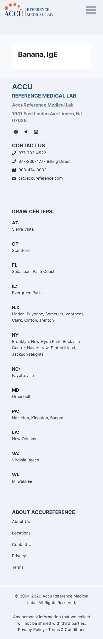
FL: (15, 265)
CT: (16, 244)
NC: (16, 369)
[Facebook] (16, 132)
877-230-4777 (32, 161)
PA (15, 411)
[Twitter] (26, 132)
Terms (18, 567)
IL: (14, 286)
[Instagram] (36, 132)
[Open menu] (91, 10)
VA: (15, 453)
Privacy (19, 555)
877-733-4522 (32, 152)
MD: (16, 390)
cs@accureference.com (40, 178)
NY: (16, 335)
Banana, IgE (38, 54)
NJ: (15, 307)
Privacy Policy (31, 629)
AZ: (16, 222)
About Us (21, 521)
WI (15, 474)
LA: (15, 432)
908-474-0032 (32, 169)
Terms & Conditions (66, 629)
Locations (21, 532)
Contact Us (23, 544)
